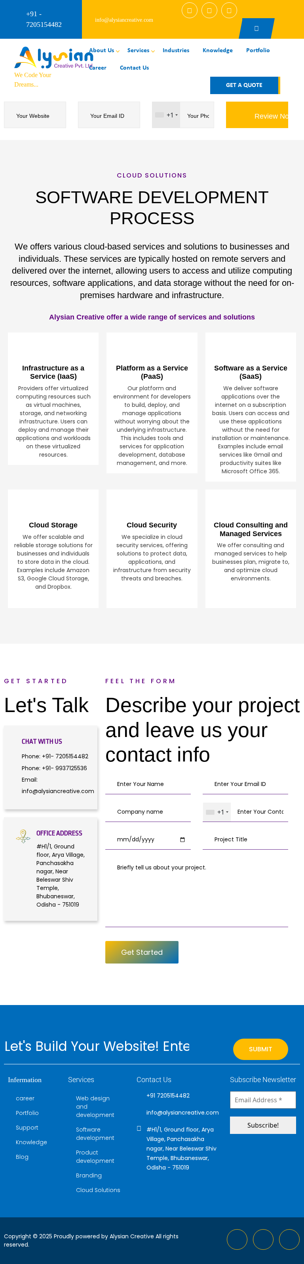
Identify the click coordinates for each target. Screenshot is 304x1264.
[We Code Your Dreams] (53, 57)
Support (27, 1128)
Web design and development (95, 1106)
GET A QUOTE (244, 85)
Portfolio (258, 50)
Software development (95, 1134)
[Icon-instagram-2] (289, 1239)
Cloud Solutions (98, 1190)
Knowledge (218, 50)
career (97, 68)
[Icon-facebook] (237, 1239)
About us (101, 50)
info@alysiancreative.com (124, 20)
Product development (95, 1157)
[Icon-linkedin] (263, 1239)
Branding (89, 1175)
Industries (176, 50)
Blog (22, 1157)
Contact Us (134, 68)
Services (138, 50)
